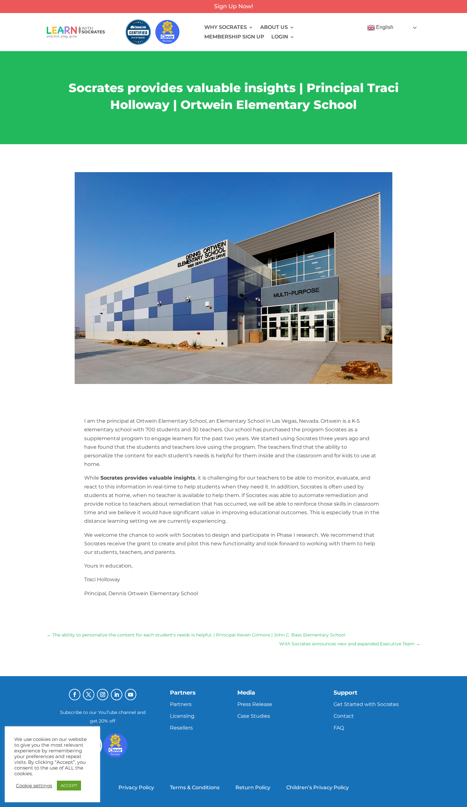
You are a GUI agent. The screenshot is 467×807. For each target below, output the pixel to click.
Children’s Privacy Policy (317, 787)
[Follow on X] (88, 694)
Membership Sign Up (234, 37)
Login (279, 37)
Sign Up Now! (233, 6)
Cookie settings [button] (34, 786)
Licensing (182, 716)
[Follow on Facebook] (74, 694)
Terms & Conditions (195, 787)
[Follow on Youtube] (130, 694)
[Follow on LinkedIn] (116, 694)
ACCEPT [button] (69, 785)
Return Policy (252, 787)
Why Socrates (225, 27)
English (384, 27)
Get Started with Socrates (366, 704)
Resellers (181, 728)
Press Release (254, 704)
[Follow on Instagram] (102, 694)
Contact (344, 716)
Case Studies (253, 716)
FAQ (339, 728)
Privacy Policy (136, 787)
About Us (274, 27)
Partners (181, 704)
